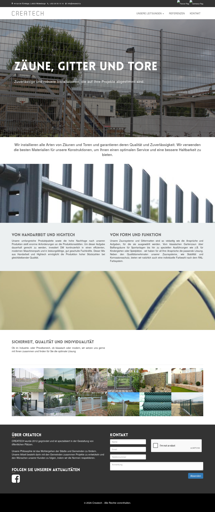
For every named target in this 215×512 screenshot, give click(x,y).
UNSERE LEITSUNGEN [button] (149, 13)
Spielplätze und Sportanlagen (147, 28)
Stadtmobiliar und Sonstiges (146, 51)
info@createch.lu (74, 3)
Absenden (195, 475)
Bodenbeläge (139, 40)
